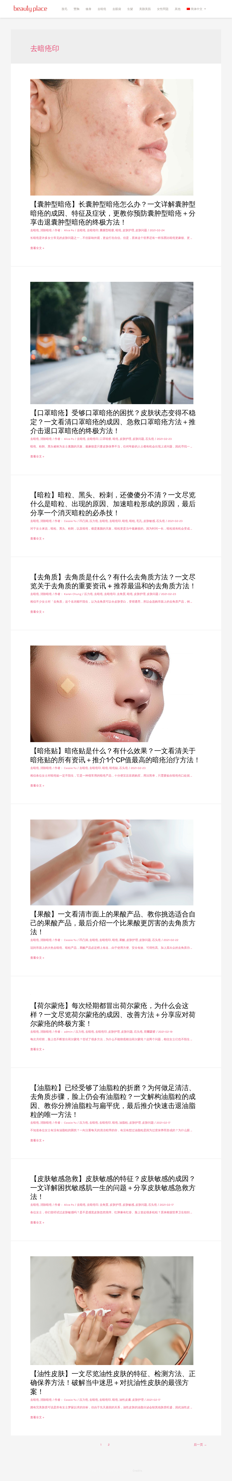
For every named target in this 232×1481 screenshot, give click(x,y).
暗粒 (132, 521)
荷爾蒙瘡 (150, 1031)
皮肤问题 (141, 230)
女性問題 (163, 9)
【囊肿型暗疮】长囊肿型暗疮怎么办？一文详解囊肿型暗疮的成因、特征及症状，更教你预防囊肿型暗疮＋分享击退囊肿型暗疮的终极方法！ (113, 213)
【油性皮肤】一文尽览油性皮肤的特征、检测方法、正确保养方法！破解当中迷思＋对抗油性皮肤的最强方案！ (113, 1383)
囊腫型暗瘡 (107, 230)
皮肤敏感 (149, 521)
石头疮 (149, 439)
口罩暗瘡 (105, 439)
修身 (88, 9)
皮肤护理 (128, 230)
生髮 (130, 9)
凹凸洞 (83, 521)
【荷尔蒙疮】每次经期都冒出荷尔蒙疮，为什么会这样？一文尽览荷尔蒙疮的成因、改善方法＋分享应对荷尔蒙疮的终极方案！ (113, 1014)
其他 (178, 9)
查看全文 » (37, 248)
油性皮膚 (125, 1399)
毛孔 (139, 521)
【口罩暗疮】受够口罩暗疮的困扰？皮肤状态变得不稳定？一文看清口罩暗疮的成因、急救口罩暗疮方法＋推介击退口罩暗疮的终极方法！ (113, 422)
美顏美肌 (145, 9)
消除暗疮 (46, 230)
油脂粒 (123, 1122)
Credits (137, 1470)
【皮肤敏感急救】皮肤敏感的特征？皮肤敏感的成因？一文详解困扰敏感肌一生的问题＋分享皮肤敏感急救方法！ (113, 1188)
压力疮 (93, 521)
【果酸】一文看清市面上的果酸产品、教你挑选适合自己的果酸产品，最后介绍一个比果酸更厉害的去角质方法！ (113, 923)
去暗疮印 (92, 230)
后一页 (200, 1444)
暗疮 (118, 230)
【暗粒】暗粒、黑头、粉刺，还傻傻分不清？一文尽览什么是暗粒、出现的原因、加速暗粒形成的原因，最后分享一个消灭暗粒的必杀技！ (113, 504)
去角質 (121, 594)
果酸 (122, 940)
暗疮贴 (113, 768)
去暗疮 (102, 9)
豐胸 (76, 9)
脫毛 (64, 9)
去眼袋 (116, 9)
